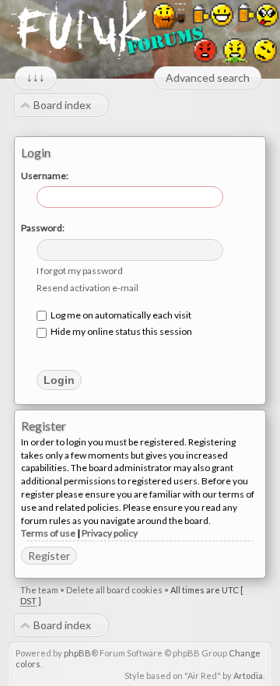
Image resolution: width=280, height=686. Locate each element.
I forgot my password (80, 270)
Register (49, 555)
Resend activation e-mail (87, 288)
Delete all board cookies (114, 590)
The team (39, 590)
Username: (44, 175)
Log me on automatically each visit (120, 315)
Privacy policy (110, 533)
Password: (43, 228)
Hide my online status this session (120, 331)
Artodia (248, 675)
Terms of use (48, 533)
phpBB (77, 653)
